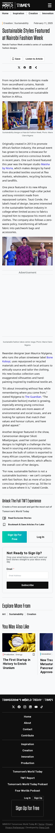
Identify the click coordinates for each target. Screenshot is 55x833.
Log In (40, 536)
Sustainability (21, 23)
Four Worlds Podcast (27, 790)
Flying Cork (44, 827)
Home (5, 13)
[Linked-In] (30, 707)
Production (9, 654)
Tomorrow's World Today (27, 771)
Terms (41, 824)
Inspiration (18, 13)
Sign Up (38, 798)
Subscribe (27, 585)
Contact (27, 729)
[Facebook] (19, 707)
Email (9, 569)
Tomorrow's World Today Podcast (27, 784)
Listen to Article (34, 59)
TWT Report (27, 777)
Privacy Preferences (14, 827)
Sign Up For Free (15, 536)
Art (4, 614)
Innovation (47, 13)
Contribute (27, 735)
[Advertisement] (27, 306)
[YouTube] (36, 707)
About (27, 722)
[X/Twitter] (13, 707)
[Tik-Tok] (41, 707)
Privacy (49, 824)
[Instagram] (25, 707)
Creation (33, 13)
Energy (19, 655)
